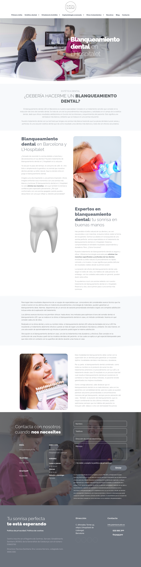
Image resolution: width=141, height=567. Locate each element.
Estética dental (31, 15)
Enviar (118, 468)
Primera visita (16, 15)
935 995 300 (24, 463)
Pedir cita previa (81, 65)
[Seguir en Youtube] (54, 487)
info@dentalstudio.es (27, 450)
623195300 (23, 476)
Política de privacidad (16, 531)
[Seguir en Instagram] (36, 487)
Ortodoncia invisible (50, 15)
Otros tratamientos (94, 15)
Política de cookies (35, 531)
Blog (118, 15)
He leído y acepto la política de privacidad (93, 463)
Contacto (125, 15)
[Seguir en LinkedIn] (45, 487)
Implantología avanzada (72, 15)
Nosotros (109, 15)
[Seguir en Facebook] (27, 487)
